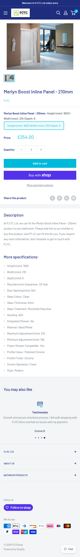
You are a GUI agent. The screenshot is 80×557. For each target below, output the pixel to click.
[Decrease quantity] (21, 149)
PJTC (7, 100)
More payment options (40, 185)
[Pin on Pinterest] (59, 198)
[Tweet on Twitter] (66, 198)
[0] (73, 13)
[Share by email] (73, 198)
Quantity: (9, 149)
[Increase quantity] (41, 149)
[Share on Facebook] (52, 198)
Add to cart (40, 163)
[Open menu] (5, 13)
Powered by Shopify (14, 549)
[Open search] (58, 13)
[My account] (66, 13)
